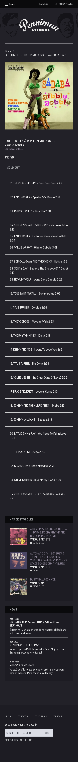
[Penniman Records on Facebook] (25, 740)
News (13, 609)
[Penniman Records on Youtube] (30, 740)
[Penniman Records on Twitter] (21, 740)
